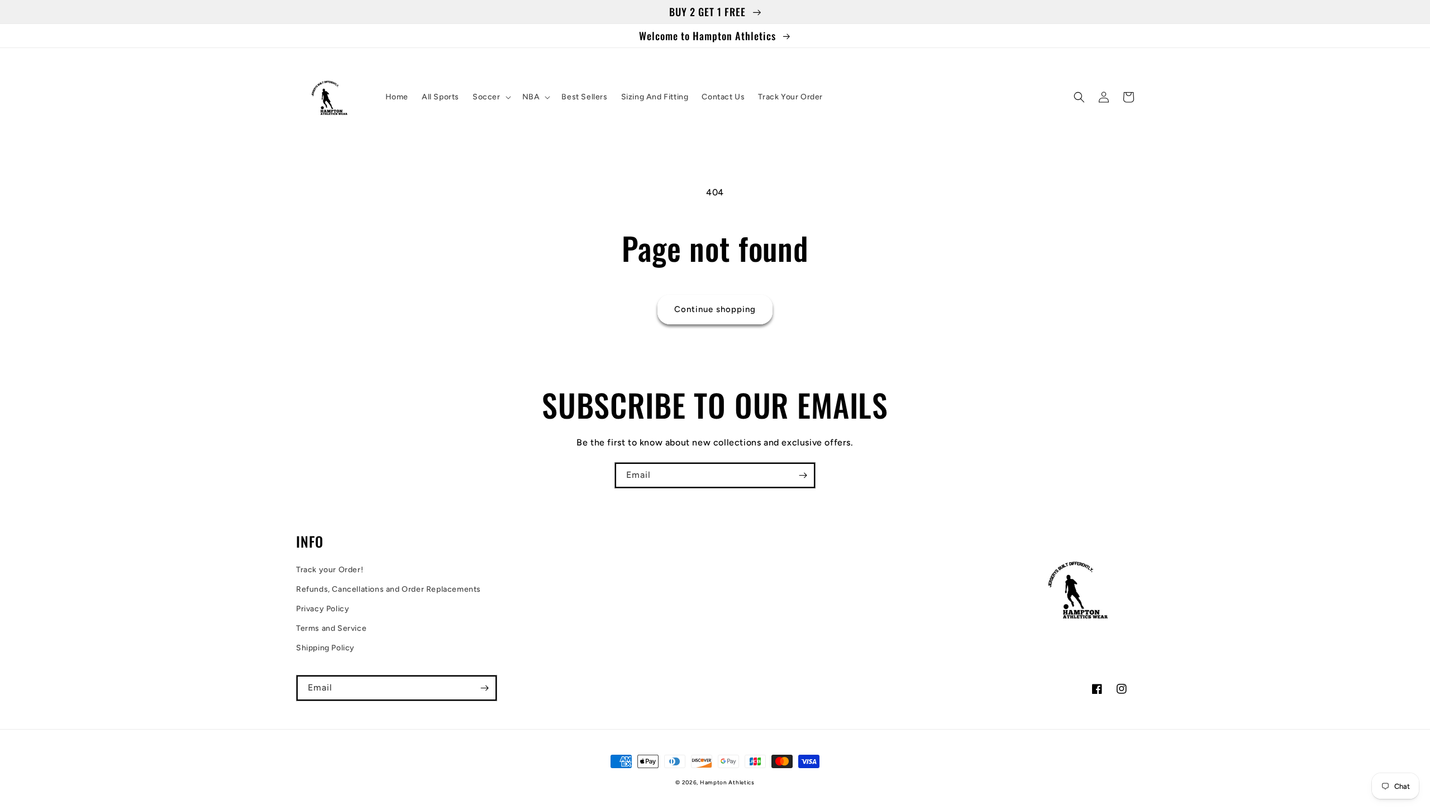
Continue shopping (715, 309)
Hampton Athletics (727, 782)
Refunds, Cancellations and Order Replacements (388, 589)
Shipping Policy (325, 648)
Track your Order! (329, 569)
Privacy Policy (322, 609)
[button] (491, 97)
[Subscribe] (802, 475)
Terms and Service (331, 628)
